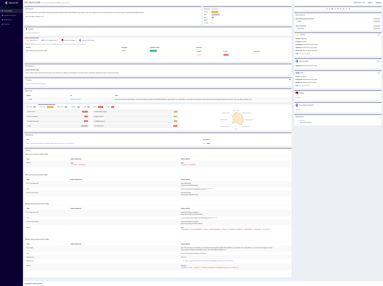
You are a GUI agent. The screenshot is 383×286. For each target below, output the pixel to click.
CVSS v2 (75, 107)
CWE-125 (302, 120)
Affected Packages (70, 40)
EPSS (98, 107)
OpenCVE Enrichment (88, 40)
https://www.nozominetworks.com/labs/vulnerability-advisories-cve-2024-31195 (50, 143)
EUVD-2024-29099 (76, 99)
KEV (86, 107)
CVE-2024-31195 (32, 2)
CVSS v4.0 (30, 107)
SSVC (110, 107)
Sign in (370, 2)
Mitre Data (33, 40)
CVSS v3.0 (62, 107)
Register (379, 2)
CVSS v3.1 (46, 107)
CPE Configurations (51, 40)
